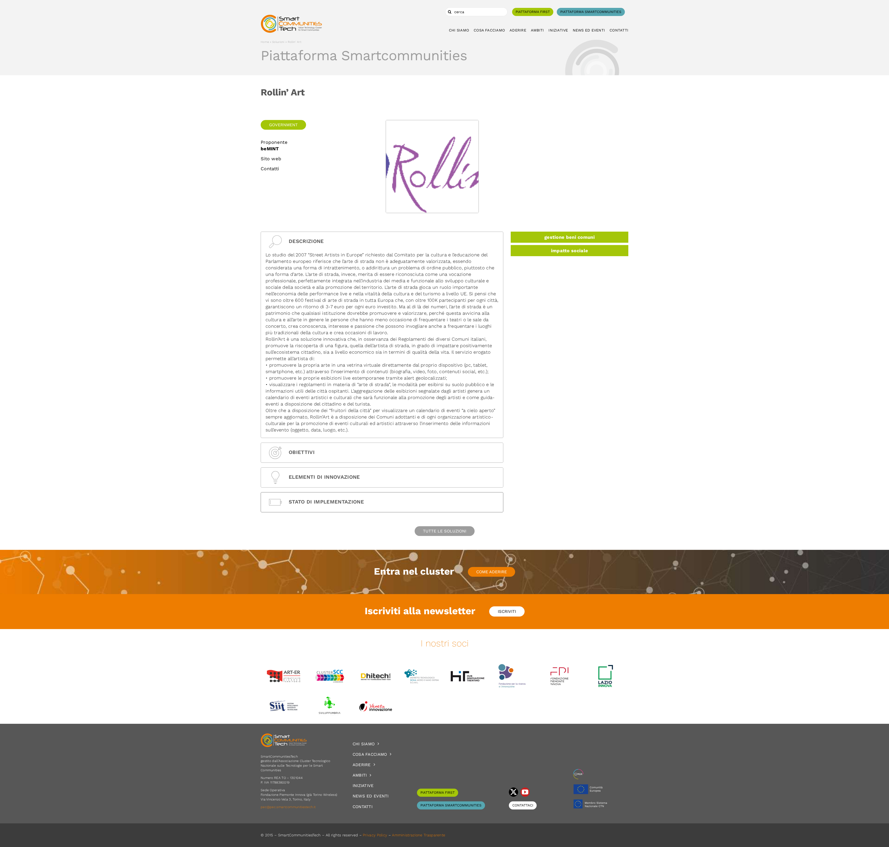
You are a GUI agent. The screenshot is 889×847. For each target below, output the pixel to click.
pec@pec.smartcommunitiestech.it (289, 807)
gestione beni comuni (569, 237)
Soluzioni (278, 42)
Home (265, 42)
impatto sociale (569, 250)
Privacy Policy (375, 835)
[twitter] (513, 792)
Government (283, 124)
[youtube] (525, 792)
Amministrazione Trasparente (418, 835)
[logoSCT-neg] (284, 735)
